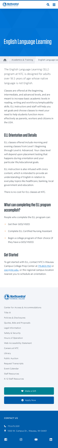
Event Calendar (11, 368)
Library (7, 353)
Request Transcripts (13, 363)
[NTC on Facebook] (6, 439)
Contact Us (11, 418)
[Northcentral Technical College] (15, 297)
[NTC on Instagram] (21, 439)
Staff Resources (11, 374)
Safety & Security (12, 333)
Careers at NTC (11, 348)
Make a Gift (30, 391)
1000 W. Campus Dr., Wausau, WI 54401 (27, 431)
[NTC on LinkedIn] (52, 439)
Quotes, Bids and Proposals (17, 323)
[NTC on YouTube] (36, 439)
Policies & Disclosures (14, 318)
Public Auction (11, 358)
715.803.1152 (44, 266)
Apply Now (30, 400)
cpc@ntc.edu (11, 270)
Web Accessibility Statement (18, 343)
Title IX (7, 312)
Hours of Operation (13, 338)
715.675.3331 (13, 426)
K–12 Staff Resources (14, 379)
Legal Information (12, 328)
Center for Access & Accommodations (22, 307)
